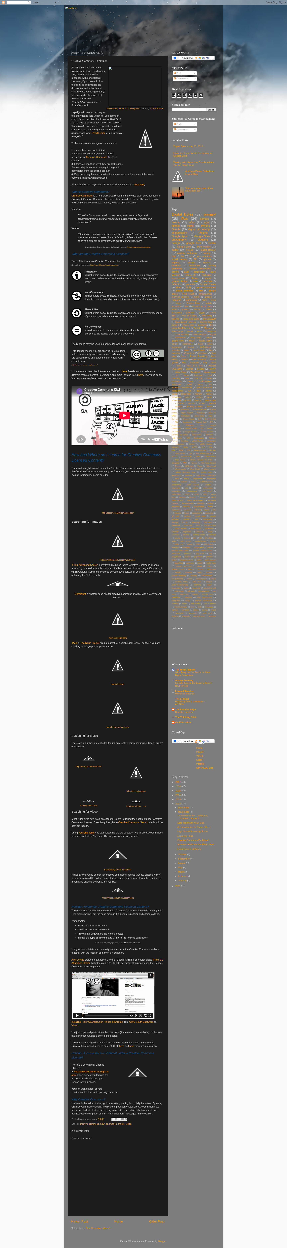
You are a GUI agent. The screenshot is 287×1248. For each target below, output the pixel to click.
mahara (198, 394)
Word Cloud (195, 469)
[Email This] (113, 1119)
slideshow (179, 403)
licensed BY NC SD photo (123, 109)
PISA (181, 450)
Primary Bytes (193, 303)
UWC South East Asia (141, 1022)
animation (176, 306)
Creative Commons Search (133, 822)
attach (186, 478)
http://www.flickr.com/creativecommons (104, 265)
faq (210, 384)
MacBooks (194, 362)
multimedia (179, 544)
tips (210, 350)
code (187, 378)
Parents (200, 764)
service (187, 400)
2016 (178, 786)
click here (139, 184)
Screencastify (186, 457)
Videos (189, 250)
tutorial (176, 225)
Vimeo (74, 1025)
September (184, 859)
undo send (207, 613)
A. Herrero (156, 109)
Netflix (185, 447)
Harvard (209, 435)
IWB (188, 438)
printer (174, 560)
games (185, 309)
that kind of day (181, 607)
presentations (204, 256)
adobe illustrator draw (185, 472)
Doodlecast (187, 422)
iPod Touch (188, 294)
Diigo (213, 300)
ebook (209, 337)
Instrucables (199, 438)
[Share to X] (119, 1119)
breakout (198, 375)
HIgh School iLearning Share (192, 831)
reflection (176, 284)
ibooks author (205, 341)
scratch (209, 572)
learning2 (212, 535)
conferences (192, 491)
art (177, 375)
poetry (188, 397)
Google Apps (180, 236)
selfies (189, 579)
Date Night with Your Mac (190, 823)
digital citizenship (199, 229)
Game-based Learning (185, 322)
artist (177, 478)
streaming (176, 597)
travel (209, 406)
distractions (180, 337)
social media (199, 350)
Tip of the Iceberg (185, 669)
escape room (199, 507)
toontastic (209, 607)
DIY (199, 419)
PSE (205, 362)
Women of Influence (184, 694)
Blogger (162, 1241)
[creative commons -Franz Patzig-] (135, 105)
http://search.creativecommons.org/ (118, 513)
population (198, 557)
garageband (197, 513)
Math (178, 287)
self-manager (207, 576)
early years (196, 337)
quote (209, 397)
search (206, 262)
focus (186, 513)
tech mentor (195, 604)
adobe (190, 331)
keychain (175, 532)
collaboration (179, 232)
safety (199, 572)
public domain (210, 560)
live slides (209, 538)
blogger (195, 278)
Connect (175, 419)
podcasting (177, 312)
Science (189, 369)
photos (191, 262)
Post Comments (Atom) (98, 1228)
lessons (187, 538)
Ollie (211, 447)
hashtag (175, 522)
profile (198, 560)
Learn (199, 760)
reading (203, 232)
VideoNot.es (177, 331)
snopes (209, 582)
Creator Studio (188, 419)
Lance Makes (197, 441)
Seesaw (200, 369)
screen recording (179, 576)
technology (191, 300)
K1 (211, 325)
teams (184, 604)
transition (185, 610)
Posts (179, 73)
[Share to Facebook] (122, 1119)
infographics (205, 294)
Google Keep (206, 322)
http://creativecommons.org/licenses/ (85, 365)
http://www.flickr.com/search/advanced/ (117, 560)
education (176, 507)
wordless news (199, 616)
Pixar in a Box (195, 366)
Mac (184, 362)
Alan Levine (77, 959)
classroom (211, 331)
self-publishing (177, 579)
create (190, 381)
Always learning (184, 680)
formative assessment (182, 388)
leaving (177, 538)
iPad (184, 219)
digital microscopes (195, 500)
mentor (213, 541)
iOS (189, 391)
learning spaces (180, 297)
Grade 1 (175, 325)
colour (209, 378)
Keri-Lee (184, 441)
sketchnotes (210, 400)
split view (191, 591)
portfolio (209, 557)
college (195, 488)
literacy (175, 344)
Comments (182, 78)
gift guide (175, 516)
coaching (176, 378)
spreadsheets (203, 591)
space (209, 585)
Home (118, 1221)
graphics (187, 519)
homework (176, 525)
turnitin (205, 610)
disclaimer (176, 384)
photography (179, 239)
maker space (185, 541)
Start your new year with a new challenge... (199, 189)
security (194, 576)
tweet (213, 610)
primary (210, 214)
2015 (178, 790)
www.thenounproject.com (117, 727)
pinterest (187, 554)
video (128, 1124)
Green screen (207, 432)
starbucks (184, 594)
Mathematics (204, 247)
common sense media (202, 306)
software (197, 585)
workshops (194, 265)
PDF (173, 450)
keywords (200, 532)
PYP (189, 450)
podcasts (190, 312)
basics (193, 482)
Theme (178, 466)
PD (195, 259)
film (201, 290)
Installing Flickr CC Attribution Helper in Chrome (97, 1022)
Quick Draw (180, 453)
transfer (175, 610)
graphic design (180, 281)
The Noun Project (89, 643)
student (212, 403)
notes (209, 344)
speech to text (210, 588)
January (182, 880)
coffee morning (182, 334)
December (184, 807)
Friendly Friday (191, 428)
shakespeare (201, 579)
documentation (187, 503)
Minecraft (190, 275)
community (177, 381)
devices (182, 497)
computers (176, 491)
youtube (190, 284)
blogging (203, 239)
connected (207, 491)
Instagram (202, 325)
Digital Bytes (182, 214)
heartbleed (196, 522)
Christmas (202, 353)
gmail (208, 278)
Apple (204, 300)
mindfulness (188, 344)
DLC (177, 422)
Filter (202, 425)
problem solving (186, 560)
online (209, 309)
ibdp (199, 391)
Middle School (206, 444)
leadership (186, 394)
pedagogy (176, 397)
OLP (203, 447)
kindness (175, 535)
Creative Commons (96, 157)
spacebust (176, 588)
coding (175, 272)
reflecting (176, 350)
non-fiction (208, 544)
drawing (200, 503)
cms (186, 488)
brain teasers (193, 485)
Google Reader (191, 432)
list (200, 538)
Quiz (190, 453)
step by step (207, 594)
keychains (187, 532)
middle (212, 243)
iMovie (192, 341)
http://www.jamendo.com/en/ (88, 766)
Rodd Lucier (98, 133)
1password (184, 410)
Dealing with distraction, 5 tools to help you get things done (193, 163)
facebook (187, 510)
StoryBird (175, 463)
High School (177, 438)
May (180, 867)
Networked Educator (181, 328)
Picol (74, 643)
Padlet (197, 328)
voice (174, 409)
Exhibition (190, 425)
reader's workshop (184, 566)
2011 (178, 886)
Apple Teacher (187, 413)
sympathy (176, 601)
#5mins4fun (189, 353)
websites (176, 353)
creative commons (89, 1124)
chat (210, 375)
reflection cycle (178, 569)
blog (187, 306)
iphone (207, 259)
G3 (202, 428)
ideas (195, 281)
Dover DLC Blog (204, 768)
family (200, 384)
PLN (188, 287)
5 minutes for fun (200, 410)
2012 (178, 804)
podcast (207, 281)
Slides (198, 457)
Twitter (175, 250)
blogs (186, 375)
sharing (197, 400)
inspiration (209, 528)
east (186, 272)
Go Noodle (176, 432)
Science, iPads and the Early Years (195, 844)
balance (184, 482)
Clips (210, 416)
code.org (198, 378)
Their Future (182, 699)
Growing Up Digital (180, 435)
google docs (193, 243)
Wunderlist (195, 372)
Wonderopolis (180, 469)
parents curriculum (180, 551)
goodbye (187, 516)
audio (199, 331)
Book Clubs (199, 416)
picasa (191, 347)
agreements (176, 475)
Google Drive (184, 247)
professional (205, 347)
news (198, 544)
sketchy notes (181, 582)
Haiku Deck (197, 435)
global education (204, 388)
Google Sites (202, 236)
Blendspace (185, 416)
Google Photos (208, 284)
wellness (175, 616)
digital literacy (208, 250)
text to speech (210, 604)
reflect (209, 566)
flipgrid (206, 510)
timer (192, 607)
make (174, 541)
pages (208, 297)
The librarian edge (185, 709)
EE (211, 422)
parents (204, 218)
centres (208, 485)
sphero (202, 403)
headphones (177, 391)
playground (176, 557)
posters (199, 397)
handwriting (207, 519)
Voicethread (211, 466)
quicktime (190, 563)
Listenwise (180, 444)
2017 (178, 782)
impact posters (181, 528)
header (185, 522)
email (189, 384)
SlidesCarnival (210, 457)
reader (200, 563)
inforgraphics (196, 528)
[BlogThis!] (116, 1119)
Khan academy (199, 359)
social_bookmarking (180, 585)
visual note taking (191, 319)
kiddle (210, 532)
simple (213, 579)
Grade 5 (184, 359)
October (182, 854)
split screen (179, 591)
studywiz (188, 597)
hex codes (208, 522)
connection (176, 494)
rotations (188, 572)
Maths (178, 303)
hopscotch (188, 525)
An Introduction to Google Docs (193, 827)
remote (200, 569)
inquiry (197, 309)
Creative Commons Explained (193, 840)
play (210, 554)
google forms (178, 341)
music (121, 1124)
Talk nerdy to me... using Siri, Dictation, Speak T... (192, 817)
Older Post (156, 1221)
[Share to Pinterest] (125, 1119)
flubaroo (178, 513)
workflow (212, 616)
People (200, 752)
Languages (211, 441)
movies (209, 394)
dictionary (204, 497)
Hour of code (188, 325)
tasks (187, 601)
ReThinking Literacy (204, 453)
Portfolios (206, 275)
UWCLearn (189, 466)
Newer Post (79, 1221)
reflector (191, 569)
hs (182, 256)
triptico (195, 610)
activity (209, 303)
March (181, 872)
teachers (176, 265)
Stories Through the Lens (201, 460)
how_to (104, 1124)
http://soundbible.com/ (136, 806)
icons (198, 525)
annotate (188, 475)
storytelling (207, 316)
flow (214, 510)
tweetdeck (193, 613)
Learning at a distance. (189, 849)
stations (195, 594)
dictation (192, 497)
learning (186, 535)
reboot (199, 566)
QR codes (208, 328)
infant (192, 222)
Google (176, 229)
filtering (198, 510)
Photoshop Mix (200, 450)
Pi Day (213, 450)
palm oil (210, 547)
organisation (199, 547)
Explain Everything (198, 356)
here (124, 371)
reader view (211, 563)
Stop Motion (180, 460)
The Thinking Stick (186, 717)
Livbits (191, 444)
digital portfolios (184, 290)
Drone (183, 356)
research (176, 300)
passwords (177, 347)
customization (205, 381)
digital (213, 334)
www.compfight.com (118, 638)
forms (174, 309)
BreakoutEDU (209, 319)
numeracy (186, 547)
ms (190, 256)
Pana (213, 362)
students (175, 319)
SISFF (174, 457)
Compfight (80, 594)
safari (186, 350)
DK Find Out (210, 419)
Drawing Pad (201, 422)
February (183, 876)
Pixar (178, 366)
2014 (178, 795)
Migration (175, 447)
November (184, 812)
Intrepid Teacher (184, 691)
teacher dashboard (203, 601)
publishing (179, 563)
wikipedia (186, 616)
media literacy (200, 541)
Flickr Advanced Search (84, 565)
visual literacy (179, 259)
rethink (178, 572)
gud (196, 519)
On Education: (183, 722)
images (113, 1124)
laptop (174, 394)
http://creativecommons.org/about (139, 247)
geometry (209, 513)
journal (209, 391)
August (182, 863)
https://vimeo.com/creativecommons (118, 898)
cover (187, 494)
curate (196, 494)
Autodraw (201, 413)
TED (185, 463)
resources (176, 400)
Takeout (194, 463)
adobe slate (206, 472)
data (205, 494)
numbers (175, 547)
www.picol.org (117, 684)
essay (210, 507)
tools (200, 607)
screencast (199, 272)
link (194, 538)
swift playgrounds (204, 597)
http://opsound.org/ (88, 805)
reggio (202, 312)
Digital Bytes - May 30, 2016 (188, 146)
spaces (191, 403)
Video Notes (181, 372)
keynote (176, 262)
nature (189, 544)
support (178, 406)
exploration (176, 510)
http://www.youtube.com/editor (117, 870)
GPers (210, 428)
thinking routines (194, 406)
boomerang (176, 485)
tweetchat (179, 613)
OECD (194, 447)
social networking (189, 316)
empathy (186, 507)
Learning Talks (185, 836)
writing (206, 253)
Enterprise (176, 425)
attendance (197, 478)
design (176, 243)
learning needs (199, 535)
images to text (210, 525)
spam (186, 588)
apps (206, 222)
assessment (178, 278)
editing (210, 503)
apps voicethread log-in (206, 475)
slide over (197, 582)
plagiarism (200, 554)
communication (199, 334)
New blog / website (184, 712)
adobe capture (210, 469)
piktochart (176, 554)
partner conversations (202, 551)
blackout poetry (206, 482)
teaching (175, 604)
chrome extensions (200, 268)
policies (188, 557)
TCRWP (212, 369)
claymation (176, 488)
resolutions (211, 569)
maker (197, 297)
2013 (178, 799)
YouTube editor (86, 832)
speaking (196, 588)
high (174, 256)
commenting (207, 488)
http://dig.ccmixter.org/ (136, 791)
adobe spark (210, 372)
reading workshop (186, 253)
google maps (200, 516)
